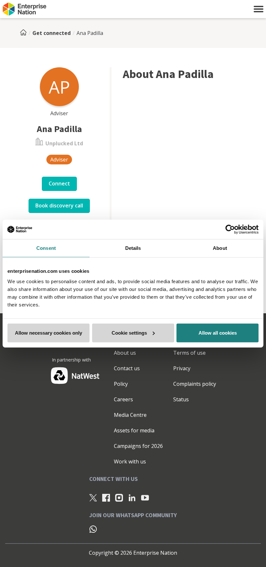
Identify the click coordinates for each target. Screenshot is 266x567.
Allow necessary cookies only (48, 332)
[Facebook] (106, 498)
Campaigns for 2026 (138, 446)
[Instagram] (119, 498)
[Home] (25, 33)
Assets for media (134, 430)
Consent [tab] (46, 248)
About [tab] (220, 248)
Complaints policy (194, 383)
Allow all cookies (218, 332)
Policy (121, 383)
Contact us (127, 368)
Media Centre (130, 414)
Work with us (130, 461)
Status (181, 399)
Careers (123, 399)
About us (125, 352)
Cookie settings (129, 332)
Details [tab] (133, 248)
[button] (258, 9)
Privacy (181, 368)
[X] (93, 498)
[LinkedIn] (132, 498)
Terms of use (189, 352)
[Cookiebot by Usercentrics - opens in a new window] (230, 229)
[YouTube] (145, 498)
